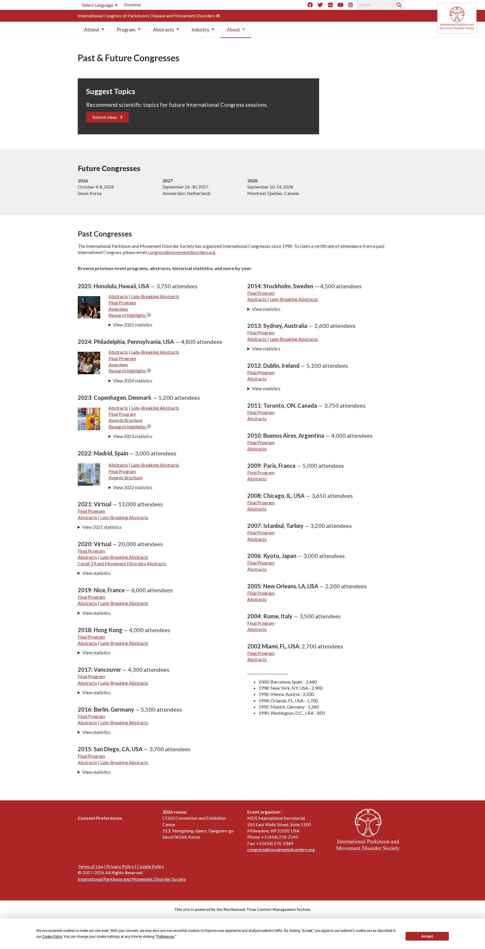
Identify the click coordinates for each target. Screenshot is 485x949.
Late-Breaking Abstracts (155, 296)
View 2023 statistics (132, 436)
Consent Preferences (100, 818)
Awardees (118, 309)
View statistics (96, 573)
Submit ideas (104, 117)
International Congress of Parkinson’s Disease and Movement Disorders (147, 15)
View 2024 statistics (132, 380)
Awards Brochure (125, 420)
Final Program (122, 302)
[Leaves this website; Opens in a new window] (149, 315)
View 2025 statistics (132, 324)
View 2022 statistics (132, 487)
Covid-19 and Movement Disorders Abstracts (122, 563)
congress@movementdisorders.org (181, 252)
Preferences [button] (165, 937)
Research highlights (128, 315)
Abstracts (118, 296)
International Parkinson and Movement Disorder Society (132, 879)
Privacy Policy (120, 866)
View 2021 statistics (102, 527)
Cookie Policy (150, 866)
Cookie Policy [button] (52, 937)
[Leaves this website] (457, 18)
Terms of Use (90, 866)
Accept (427, 936)
